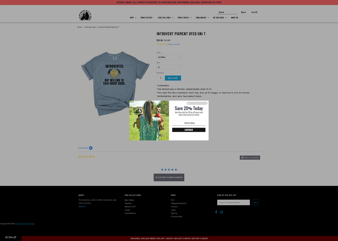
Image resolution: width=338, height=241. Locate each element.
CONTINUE (189, 129)
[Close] (197, 103)
